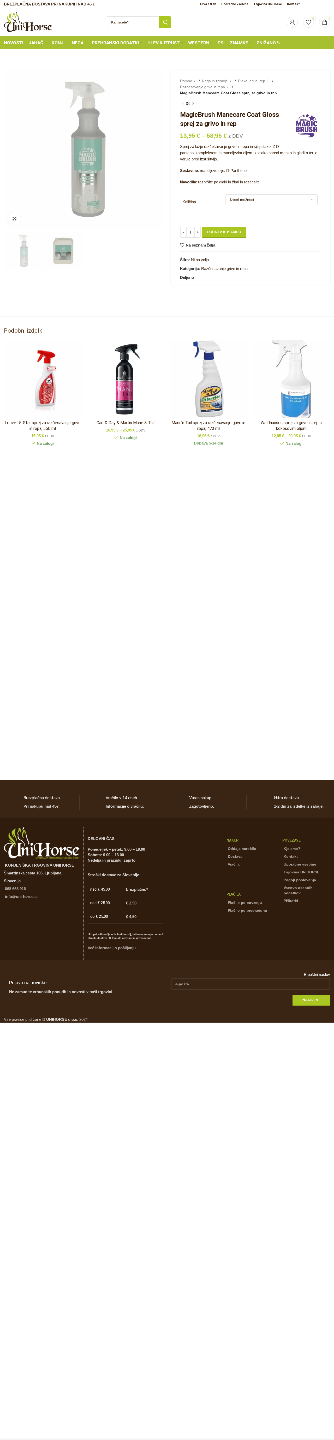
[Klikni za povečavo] (14, 218)
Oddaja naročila (242, 849)
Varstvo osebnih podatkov (298, 890)
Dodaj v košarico (224, 232)
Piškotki (291, 901)
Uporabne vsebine (300, 864)
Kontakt (291, 856)
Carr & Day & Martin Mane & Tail (125, 422)
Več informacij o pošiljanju (112, 948)
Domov (186, 81)
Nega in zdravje (215, 81)
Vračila (234, 864)
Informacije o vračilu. (125, 806)
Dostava (235, 856)
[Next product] (193, 103)
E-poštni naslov (317, 974)
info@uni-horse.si (21, 896)
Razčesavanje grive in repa (203, 87)
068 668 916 (15, 888)
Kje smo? (292, 849)
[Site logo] (28, 21)
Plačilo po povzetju (245, 903)
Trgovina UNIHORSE (301, 872)
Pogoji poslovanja (300, 880)
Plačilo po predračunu (247, 910)
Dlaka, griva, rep (252, 81)
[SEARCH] (165, 22)
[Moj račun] (292, 22)
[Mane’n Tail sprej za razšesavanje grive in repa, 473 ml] (208, 379)
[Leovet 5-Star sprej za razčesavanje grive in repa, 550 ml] (43, 379)
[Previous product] (182, 103)
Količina (189, 202)
